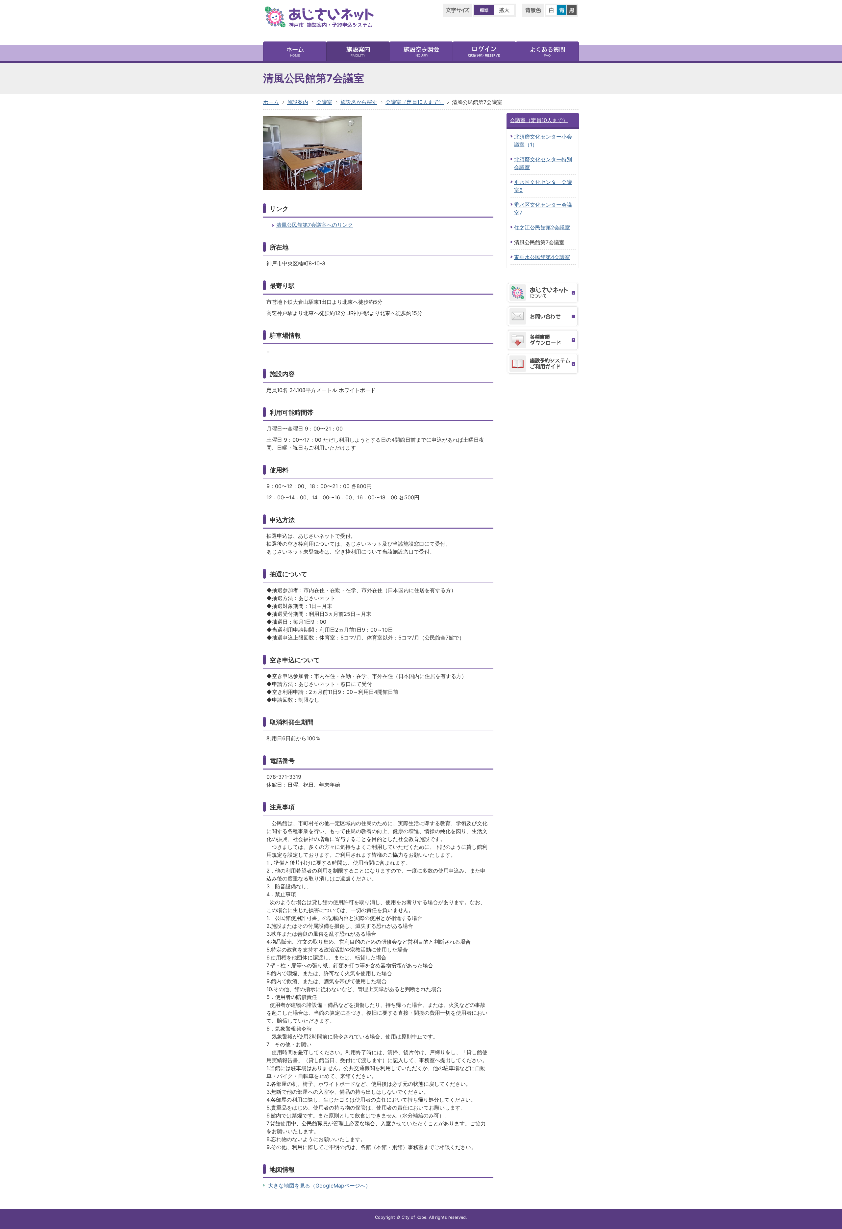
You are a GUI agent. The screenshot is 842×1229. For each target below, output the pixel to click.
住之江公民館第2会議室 (542, 227)
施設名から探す (358, 102)
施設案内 (297, 102)
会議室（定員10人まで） (414, 102)
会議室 (324, 102)
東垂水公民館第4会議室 (542, 257)
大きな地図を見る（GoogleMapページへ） (319, 1185)
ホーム (271, 102)
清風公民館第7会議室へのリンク (314, 225)
